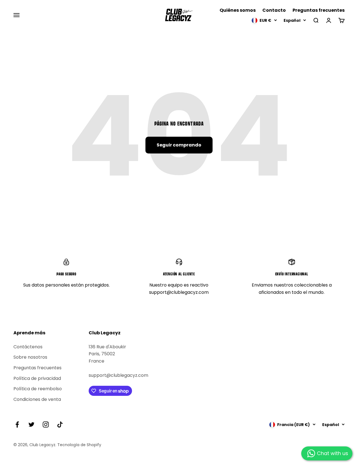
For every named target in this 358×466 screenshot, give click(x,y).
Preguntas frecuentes (319, 10)
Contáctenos (28, 347)
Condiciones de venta (37, 399)
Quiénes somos (238, 10)
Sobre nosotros (30, 357)
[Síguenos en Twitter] (31, 424)
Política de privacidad (37, 378)
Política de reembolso (37, 388)
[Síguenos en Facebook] (17, 424)
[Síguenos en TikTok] (60, 424)
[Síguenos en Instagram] (46, 424)
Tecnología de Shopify (79, 445)
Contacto (274, 10)
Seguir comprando (179, 145)
